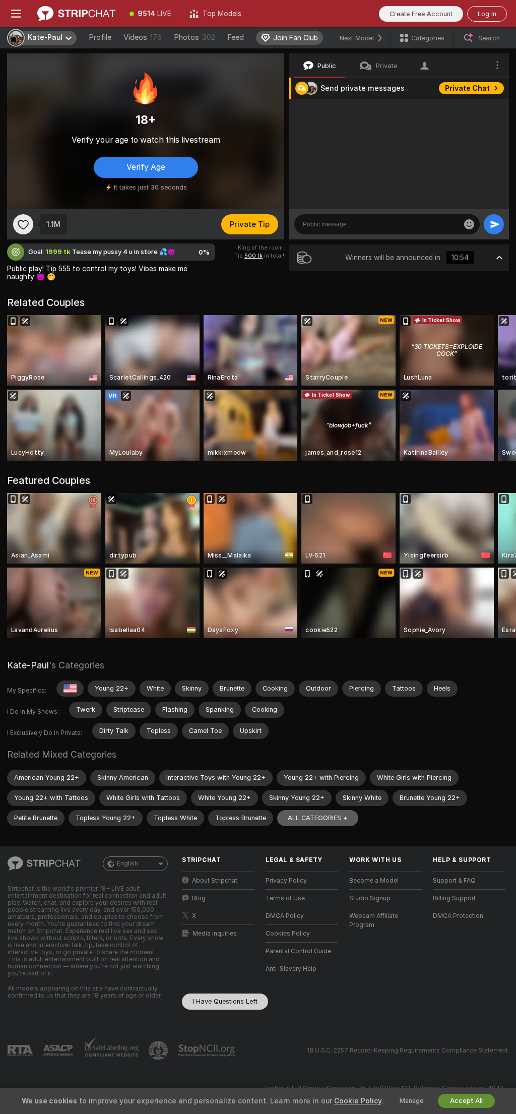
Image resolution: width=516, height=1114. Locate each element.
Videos (142, 37)
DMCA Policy (285, 915)
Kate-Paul (28, 665)
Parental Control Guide (298, 951)
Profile (100, 37)
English (127, 863)
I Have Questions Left (224, 1001)
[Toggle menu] (16, 13)
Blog (199, 898)
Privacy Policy (286, 880)
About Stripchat (214, 880)
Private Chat (467, 88)
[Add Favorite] (23, 224)
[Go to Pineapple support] (159, 1050)
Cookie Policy (357, 1101)
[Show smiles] (469, 224)
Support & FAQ (454, 880)
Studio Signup (370, 898)
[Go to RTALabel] (21, 1050)
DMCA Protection (458, 915)
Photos (194, 37)
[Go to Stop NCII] (207, 1050)
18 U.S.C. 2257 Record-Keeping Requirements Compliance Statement (407, 1050)
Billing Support (454, 898)
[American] (70, 688)
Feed (235, 37)
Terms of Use (285, 898)
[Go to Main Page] (76, 13)
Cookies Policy (288, 933)
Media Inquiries (214, 933)
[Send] (494, 224)
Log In (487, 14)
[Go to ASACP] (59, 1050)
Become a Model (374, 880)
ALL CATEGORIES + (318, 818)
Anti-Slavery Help (291, 968)
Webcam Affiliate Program (373, 920)
